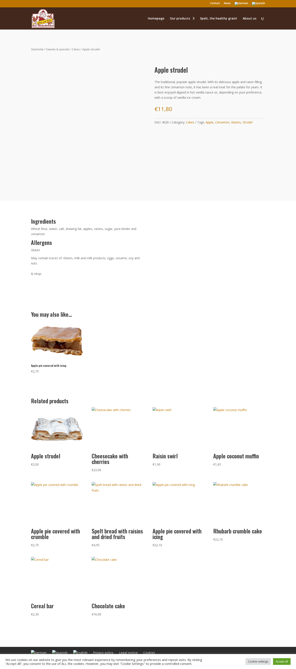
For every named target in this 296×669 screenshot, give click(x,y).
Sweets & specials (58, 49)
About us (249, 18)
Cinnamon (222, 122)
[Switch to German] (241, 4)
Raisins (236, 122)
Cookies (149, 653)
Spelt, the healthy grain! (218, 18)
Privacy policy (103, 653)
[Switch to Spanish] (258, 4)
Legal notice (128, 653)
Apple (209, 122)
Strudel (247, 122)
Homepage (156, 18)
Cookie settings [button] (258, 661)
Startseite (37, 49)
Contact (215, 3)
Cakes (76, 49)
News (227, 3)
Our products (180, 18)
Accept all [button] (282, 661)
